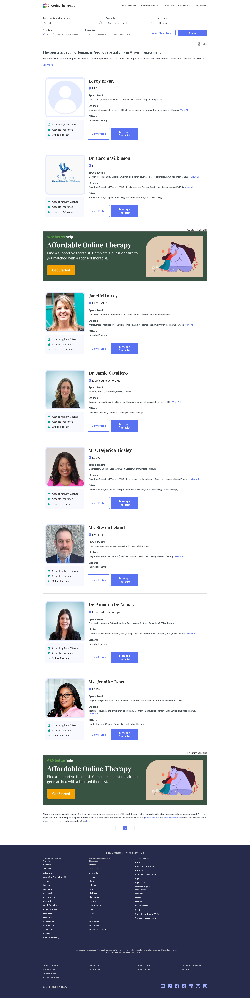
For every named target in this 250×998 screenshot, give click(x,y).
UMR (137, 910)
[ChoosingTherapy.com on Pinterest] (205, 986)
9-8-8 (174, 950)
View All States (50, 937)
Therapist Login (142, 965)
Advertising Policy (51, 977)
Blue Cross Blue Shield (145, 874)
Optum (138, 901)
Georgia (46, 885)
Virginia (46, 933)
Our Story (169, 5)
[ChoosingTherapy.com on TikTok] (170, 986)
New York (47, 917)
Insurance (162, 18)
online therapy (152, 817)
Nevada (92, 901)
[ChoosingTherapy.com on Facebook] (177, 986)
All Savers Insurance (144, 866)
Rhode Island (49, 925)
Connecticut (49, 868)
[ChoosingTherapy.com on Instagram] (198, 986)
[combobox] (73, 23)
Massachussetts (50, 897)
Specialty (110, 18)
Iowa (91, 889)
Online (60, 34)
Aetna (138, 862)
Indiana (92, 885)
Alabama (47, 864)
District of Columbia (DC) (55, 877)
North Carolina (50, 905)
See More (48, 64)
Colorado (93, 872)
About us (185, 969)
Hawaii (92, 877)
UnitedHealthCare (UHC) (147, 914)
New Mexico (95, 905)
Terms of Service (50, 965)
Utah (91, 917)
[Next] (132, 828)
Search (192, 33)
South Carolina (50, 909)
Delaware (47, 872)
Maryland (47, 893)
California (93, 868)
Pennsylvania (49, 921)
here (88, 821)
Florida (46, 881)
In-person (75, 34)
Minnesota (94, 897)
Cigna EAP (140, 882)
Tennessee (48, 929)
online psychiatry (172, 817)
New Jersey (48, 913)
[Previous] (117, 828)
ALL (48, 34)
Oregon (92, 913)
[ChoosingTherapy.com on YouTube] (163, 986)
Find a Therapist (128, 5)
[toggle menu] (152, 23)
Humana (139, 893)
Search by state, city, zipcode (56, 18)
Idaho (91, 881)
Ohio (91, 909)
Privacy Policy (49, 969)
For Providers (184, 5)
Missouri (47, 901)
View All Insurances (144, 918)
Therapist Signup (143, 969)
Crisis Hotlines (96, 969)
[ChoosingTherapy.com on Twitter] (184, 986)
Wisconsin (94, 925)
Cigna (138, 878)
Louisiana (47, 889)
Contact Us (94, 965)
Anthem (139, 870)
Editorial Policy (49, 973)
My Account (201, 5)
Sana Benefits (141, 905)
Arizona (92, 864)
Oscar (138, 897)
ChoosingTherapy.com (191, 965)
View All (184, 109)
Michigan (93, 893)
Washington (95, 921)
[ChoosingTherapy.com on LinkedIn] (191, 986)
